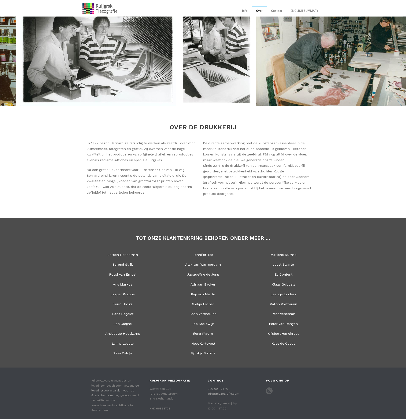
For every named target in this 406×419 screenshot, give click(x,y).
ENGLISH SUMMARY (304, 10)
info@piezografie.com (223, 393)
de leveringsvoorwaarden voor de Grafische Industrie (115, 390)
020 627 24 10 (218, 388)
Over (259, 10)
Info (245, 10)
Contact (276, 10)
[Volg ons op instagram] (269, 391)
